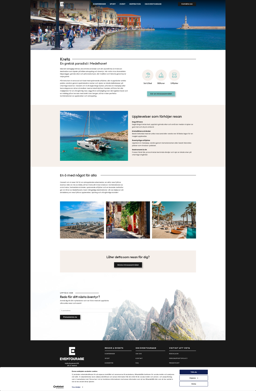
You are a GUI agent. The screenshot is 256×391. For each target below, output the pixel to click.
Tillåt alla (194, 372)
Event (122, 4)
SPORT (107, 358)
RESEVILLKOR (173, 354)
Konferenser (99, 4)
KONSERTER (109, 363)
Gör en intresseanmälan (161, 94)
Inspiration (135, 4)
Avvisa (193, 384)
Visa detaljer (76, 387)
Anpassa (193, 378)
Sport (113, 4)
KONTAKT (139, 358)
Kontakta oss (187, 4)
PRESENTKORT (174, 363)
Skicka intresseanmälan (128, 265)
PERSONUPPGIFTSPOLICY (178, 358)
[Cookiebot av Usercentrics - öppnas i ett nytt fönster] (58, 387)
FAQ (137, 363)
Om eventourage (153, 4)
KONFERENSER (110, 354)
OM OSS (139, 354)
